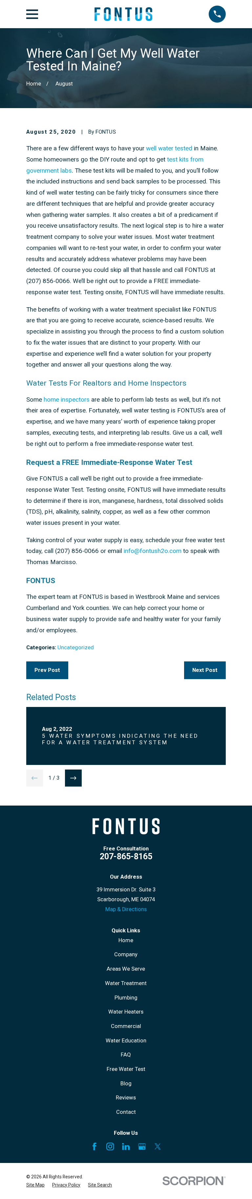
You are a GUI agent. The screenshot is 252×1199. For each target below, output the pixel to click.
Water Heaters (125, 1012)
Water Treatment (126, 983)
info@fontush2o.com (152, 551)
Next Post (205, 670)
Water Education (126, 1040)
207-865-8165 (126, 856)
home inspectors (67, 399)
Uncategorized (75, 647)
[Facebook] (94, 1146)
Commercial (126, 1026)
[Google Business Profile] (142, 1146)
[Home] (123, 14)
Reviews (126, 1097)
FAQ (126, 1055)
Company (125, 954)
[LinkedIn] (126, 1146)
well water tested (169, 148)
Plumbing (126, 998)
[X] (157, 1146)
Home (125, 940)
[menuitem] (35, 1185)
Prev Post (47, 670)
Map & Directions (126, 909)
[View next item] (73, 778)
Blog (126, 1083)
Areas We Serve (126, 969)
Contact (126, 1112)
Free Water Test (126, 1069)
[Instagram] (110, 1146)
